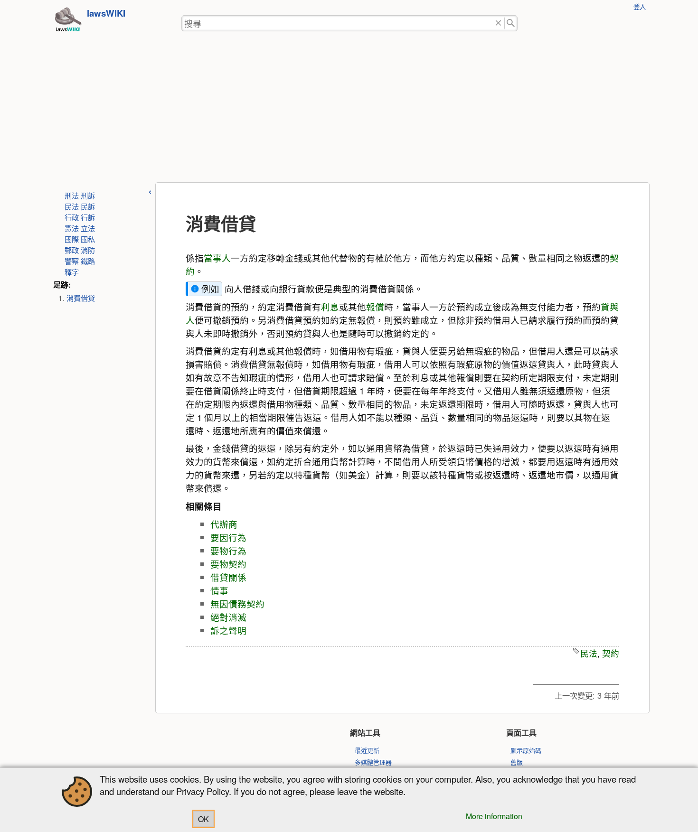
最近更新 (367, 750)
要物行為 (228, 550)
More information (494, 816)
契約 (610, 653)
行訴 (88, 217)
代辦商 (223, 524)
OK (203, 818)
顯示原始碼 (525, 750)
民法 (72, 206)
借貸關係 (228, 577)
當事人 (217, 258)
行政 (72, 217)
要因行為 (228, 537)
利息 (330, 306)
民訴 (88, 206)
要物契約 (228, 564)
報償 (375, 306)
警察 (72, 260)
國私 (88, 239)
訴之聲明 (228, 630)
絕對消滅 (228, 617)
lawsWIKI (106, 13)
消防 (88, 249)
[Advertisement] (349, 111)
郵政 (72, 249)
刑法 (72, 195)
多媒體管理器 (373, 762)
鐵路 (88, 260)
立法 (88, 228)
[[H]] (68, 22)
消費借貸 (80, 297)
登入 (639, 6)
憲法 (72, 228)
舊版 (516, 762)
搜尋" (511, 23)
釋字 (72, 271)
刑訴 (88, 195)
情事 (219, 590)
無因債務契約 (237, 604)
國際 (72, 239)
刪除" (498, 23)
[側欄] (150, 190)
